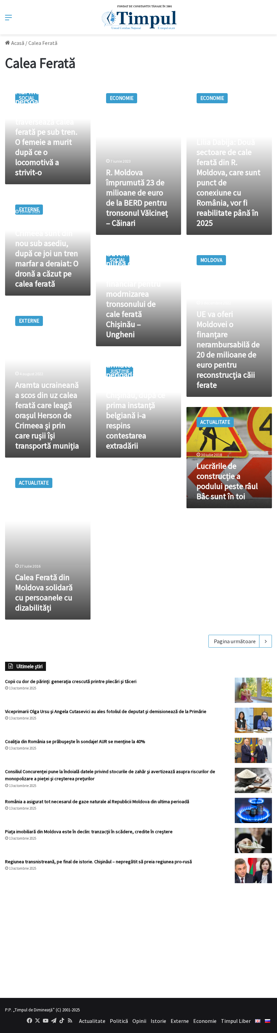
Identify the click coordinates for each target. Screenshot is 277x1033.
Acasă (17, 42)
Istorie (158, 1020)
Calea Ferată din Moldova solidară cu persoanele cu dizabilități (44, 592)
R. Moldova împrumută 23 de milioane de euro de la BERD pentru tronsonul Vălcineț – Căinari (137, 197)
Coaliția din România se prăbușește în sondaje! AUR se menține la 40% (75, 741)
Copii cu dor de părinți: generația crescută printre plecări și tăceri (70, 681)
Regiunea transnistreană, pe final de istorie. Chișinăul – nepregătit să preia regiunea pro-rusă (98, 862)
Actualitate (92, 1020)
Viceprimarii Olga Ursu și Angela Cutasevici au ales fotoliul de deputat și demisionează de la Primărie (105, 711)
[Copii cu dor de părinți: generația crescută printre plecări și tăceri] (253, 690)
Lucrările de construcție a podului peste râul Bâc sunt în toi (227, 481)
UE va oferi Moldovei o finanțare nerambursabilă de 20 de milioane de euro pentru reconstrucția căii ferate (228, 349)
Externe (180, 1020)
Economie (205, 1020)
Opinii (139, 1020)
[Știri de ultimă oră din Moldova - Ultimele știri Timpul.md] (139, 17)
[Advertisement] (138, 940)
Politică (119, 1020)
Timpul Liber (236, 1020)
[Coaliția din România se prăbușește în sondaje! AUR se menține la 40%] (253, 750)
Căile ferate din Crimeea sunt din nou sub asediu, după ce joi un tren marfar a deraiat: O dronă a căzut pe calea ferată (46, 253)
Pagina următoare (235, 641)
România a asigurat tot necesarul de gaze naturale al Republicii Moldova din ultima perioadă (97, 801)
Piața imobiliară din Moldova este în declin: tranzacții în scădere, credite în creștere (89, 831)
